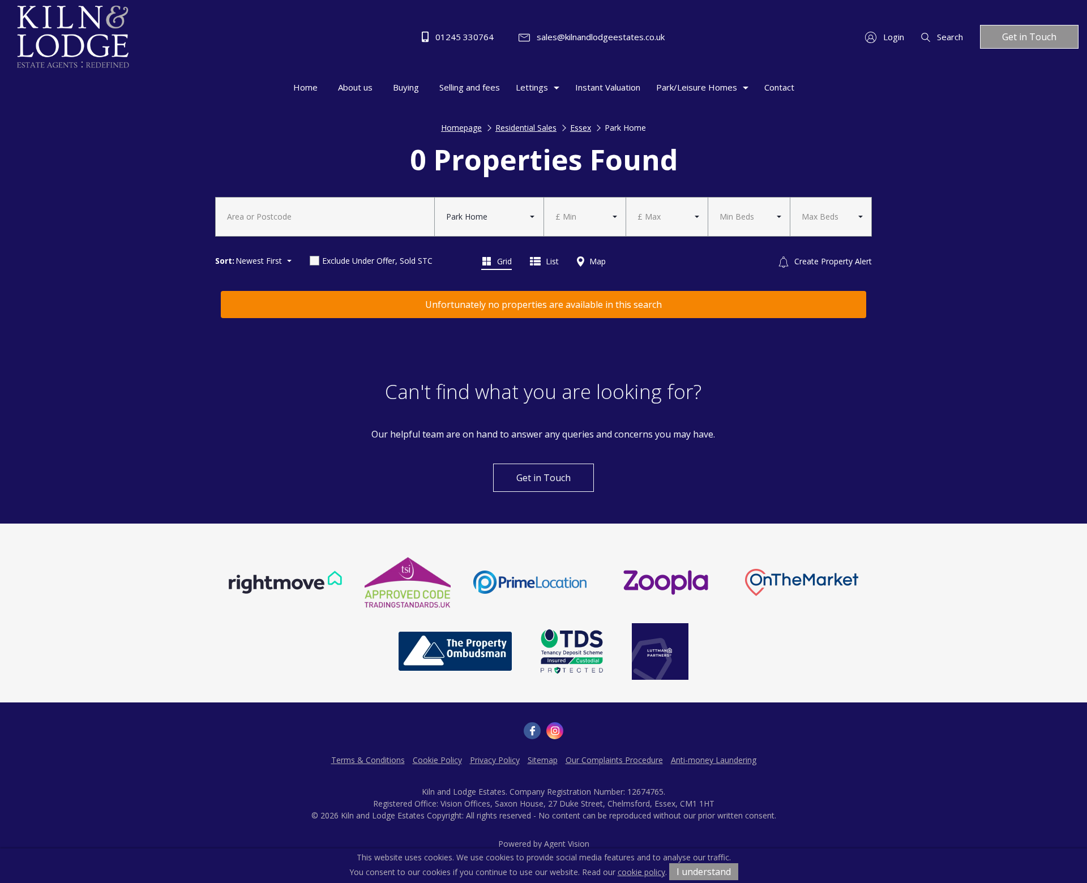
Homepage (461, 127)
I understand (704, 871)
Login (892, 36)
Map (596, 261)
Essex (580, 127)
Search (949, 36)
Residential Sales (526, 127)
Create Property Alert (832, 261)
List (551, 261)
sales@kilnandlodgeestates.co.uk (599, 36)
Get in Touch (1029, 37)
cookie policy (641, 872)
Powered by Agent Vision (543, 843)
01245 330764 (463, 36)
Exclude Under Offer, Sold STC (377, 260)
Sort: (224, 260)
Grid (503, 261)
